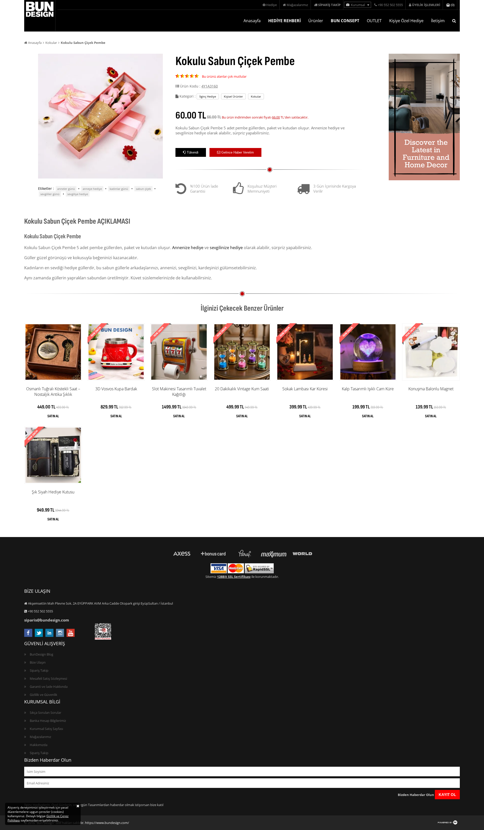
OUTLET (374, 20)
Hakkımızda (38, 745)
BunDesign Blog (41, 654)
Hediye (271, 5)
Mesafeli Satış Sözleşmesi (48, 678)
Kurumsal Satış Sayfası (46, 728)
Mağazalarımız (297, 5)
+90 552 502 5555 (390, 5)
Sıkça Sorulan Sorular (45, 712)
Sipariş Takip (39, 670)
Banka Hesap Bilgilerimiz (48, 720)
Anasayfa (252, 20)
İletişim (438, 20)
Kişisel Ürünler (233, 96)
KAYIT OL (447, 794)
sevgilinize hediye (226, 247)
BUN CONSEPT (345, 20)
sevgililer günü (49, 194)
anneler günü (66, 189)
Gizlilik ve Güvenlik (43, 694)
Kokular (51, 42)
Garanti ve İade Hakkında (49, 686)
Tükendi (192, 152)
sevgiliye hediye (77, 194)
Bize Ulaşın (38, 662)
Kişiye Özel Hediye (406, 20)
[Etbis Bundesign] (103, 638)
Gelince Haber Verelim (237, 152)
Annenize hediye (187, 247)
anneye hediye (92, 189)
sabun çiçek (143, 189)
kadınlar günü (119, 189)
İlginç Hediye (207, 96)
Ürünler (315, 20)
